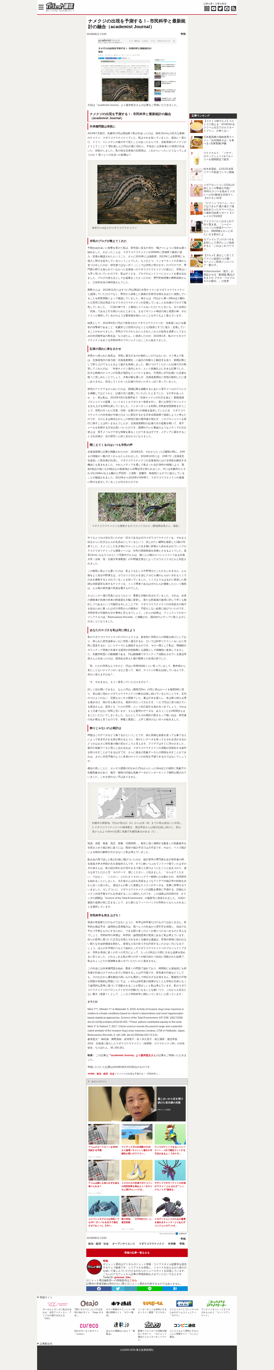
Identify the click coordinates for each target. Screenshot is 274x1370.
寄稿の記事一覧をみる (137, 1252)
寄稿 (183, 34)
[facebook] (99, 1288)
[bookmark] (175, 1288)
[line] (149, 1288)
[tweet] (118, 1288)
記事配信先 (46, 1343)
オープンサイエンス (123, 1243)
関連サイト (46, 1297)
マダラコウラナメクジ (151, 1243)
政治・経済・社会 (98, 1243)
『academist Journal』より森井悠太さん (132, 1055)
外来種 (172, 1243)
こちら (133, 1280)
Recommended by (167, 1234)
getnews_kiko (122, 1277)
